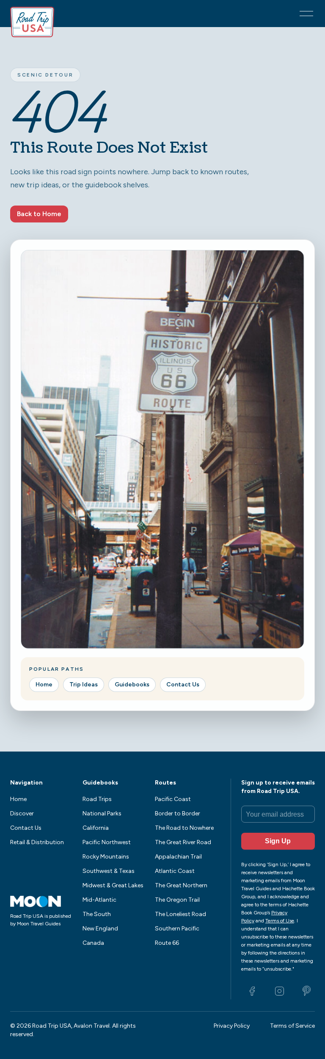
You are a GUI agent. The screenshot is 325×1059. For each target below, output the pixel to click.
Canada (93, 943)
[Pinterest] (306, 990)
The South (97, 914)
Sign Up (278, 841)
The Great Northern (181, 885)
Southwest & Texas (109, 871)
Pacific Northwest (107, 842)
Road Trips (97, 799)
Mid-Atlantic (99, 899)
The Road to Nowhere (184, 827)
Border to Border (177, 813)
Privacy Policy (232, 1025)
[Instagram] (279, 990)
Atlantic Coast (175, 871)
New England (100, 928)
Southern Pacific (177, 928)
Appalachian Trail (178, 856)
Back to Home (39, 214)
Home (44, 684)
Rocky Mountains (106, 856)
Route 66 (167, 943)
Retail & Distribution (37, 842)
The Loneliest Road (180, 914)
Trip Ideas (83, 684)
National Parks (102, 813)
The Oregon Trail (177, 899)
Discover (22, 813)
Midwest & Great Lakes (113, 885)
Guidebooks (132, 684)
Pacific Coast (173, 799)
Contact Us (182, 684)
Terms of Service (292, 1025)
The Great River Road (183, 842)
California (96, 827)
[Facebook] (252, 990)
